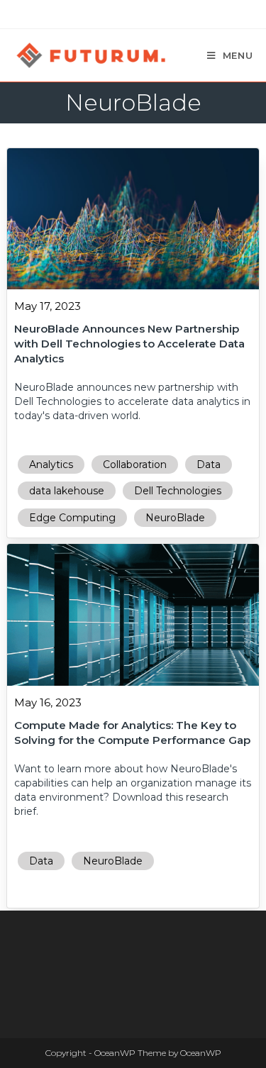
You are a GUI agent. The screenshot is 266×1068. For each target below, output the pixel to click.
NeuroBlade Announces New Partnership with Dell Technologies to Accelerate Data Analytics (129, 343)
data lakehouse (66, 490)
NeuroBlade (175, 517)
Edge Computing (72, 517)
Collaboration (135, 464)
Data (208, 464)
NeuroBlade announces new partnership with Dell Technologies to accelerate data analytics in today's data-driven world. (132, 401)
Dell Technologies (177, 490)
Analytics (51, 464)
